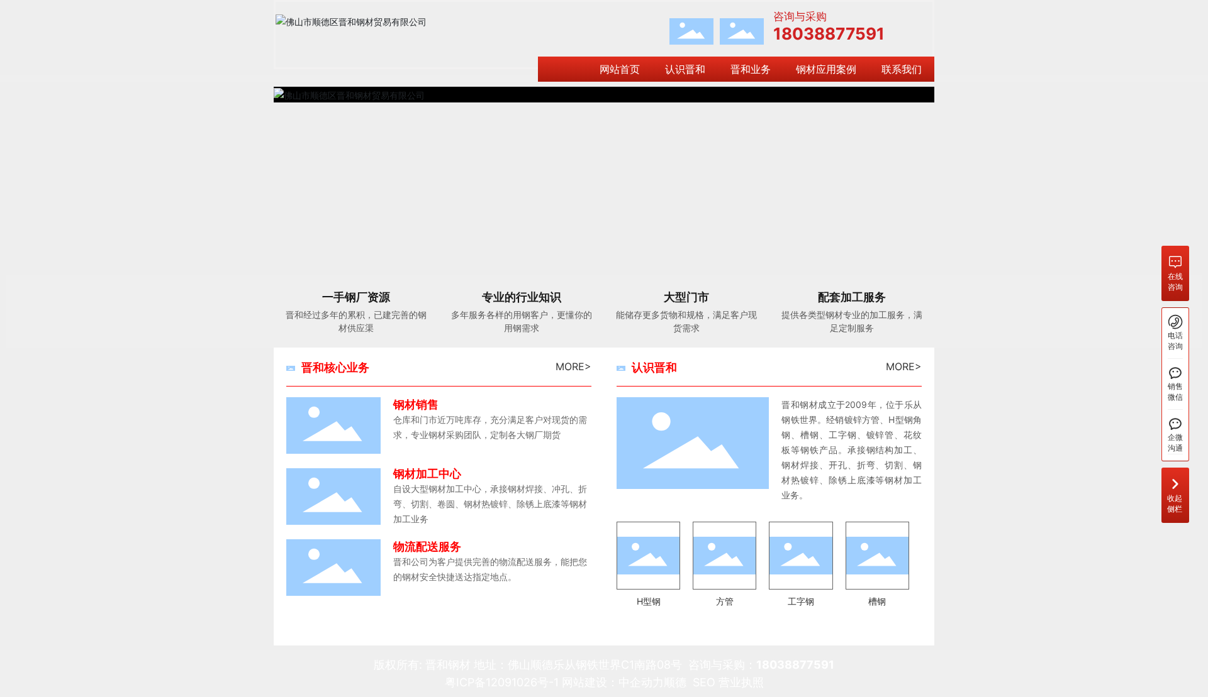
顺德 (675, 682)
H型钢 (649, 601)
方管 (725, 601)
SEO (704, 682)
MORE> (573, 366)
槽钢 (877, 601)
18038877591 (829, 33)
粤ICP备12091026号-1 (502, 682)
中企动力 (641, 682)
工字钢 (801, 601)
